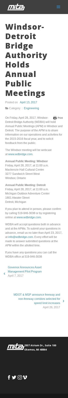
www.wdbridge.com (20, 154)
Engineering (31, 108)
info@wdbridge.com (20, 236)
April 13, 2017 (28, 102)
